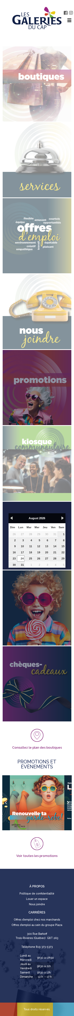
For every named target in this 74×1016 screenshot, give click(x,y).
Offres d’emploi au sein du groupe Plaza (37, 924)
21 (54, 552)
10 (22, 546)
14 (54, 546)
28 (30, 534)
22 (63, 552)
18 (30, 552)
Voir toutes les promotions (36, 856)
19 (38, 552)
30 (46, 534)
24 (22, 558)
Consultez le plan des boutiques (37, 747)
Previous (6, 803)
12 (38, 546)
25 (30, 558)
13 (46, 546)
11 (30, 546)
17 (22, 552)
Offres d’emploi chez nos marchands (37, 919)
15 (63, 546)
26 (14, 534)
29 (38, 534)
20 (46, 552)
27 (22, 534)
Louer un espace (37, 898)
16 (14, 552)
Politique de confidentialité (37, 893)
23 (14, 558)
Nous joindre (37, 904)
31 (54, 534)
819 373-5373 (44, 946)
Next (68, 803)
